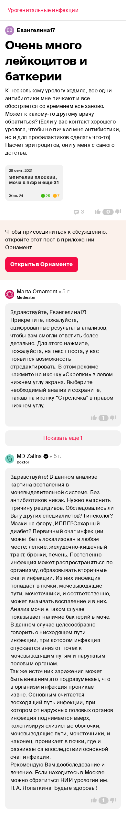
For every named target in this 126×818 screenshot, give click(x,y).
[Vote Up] (95, 212)
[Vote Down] (120, 212)
